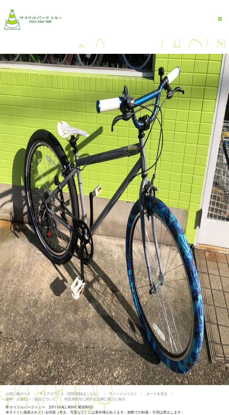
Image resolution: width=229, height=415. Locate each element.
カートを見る (157, 394)
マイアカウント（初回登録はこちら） (69, 394)
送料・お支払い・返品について (31, 399)
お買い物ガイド (18, 394)
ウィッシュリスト (123, 394)
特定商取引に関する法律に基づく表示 (94, 399)
